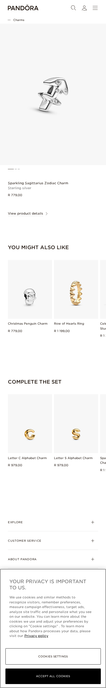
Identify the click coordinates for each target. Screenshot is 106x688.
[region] (53, 628)
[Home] (23, 8)
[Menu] (95, 7)
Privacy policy (36, 636)
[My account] (84, 7)
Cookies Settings (53, 656)
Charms (18, 20)
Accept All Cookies (53, 676)
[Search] (73, 7)
